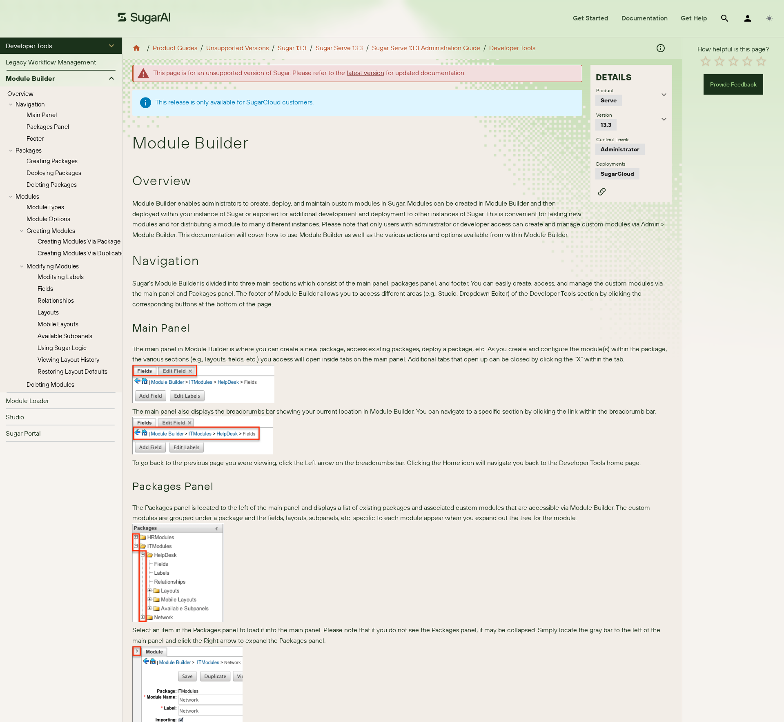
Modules (27, 196)
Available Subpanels (65, 336)
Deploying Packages (54, 173)
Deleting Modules (50, 384)
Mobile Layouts (58, 324)
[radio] (705, 61)
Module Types (45, 207)
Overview (20, 93)
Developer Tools (512, 48)
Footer (35, 138)
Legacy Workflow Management (51, 62)
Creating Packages (52, 161)
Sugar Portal (23, 433)
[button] (61, 46)
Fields (45, 288)
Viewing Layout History (68, 359)
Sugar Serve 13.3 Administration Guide (426, 48)
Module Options (48, 219)
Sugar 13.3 (292, 48)
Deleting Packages (52, 184)
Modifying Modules (53, 266)
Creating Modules (51, 231)
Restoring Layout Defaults (72, 371)
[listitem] (61, 62)
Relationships (56, 300)
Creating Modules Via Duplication (83, 253)
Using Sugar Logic (62, 348)
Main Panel (42, 115)
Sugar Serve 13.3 (339, 48)
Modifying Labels (61, 277)
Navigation (30, 104)
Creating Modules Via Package (79, 241)
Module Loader (27, 400)
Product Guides (175, 48)
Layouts (48, 312)
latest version (365, 73)
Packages (29, 150)
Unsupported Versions (237, 48)
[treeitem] (61, 94)
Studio (15, 417)
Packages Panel (48, 127)
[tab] (590, 18)
